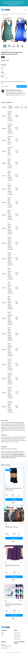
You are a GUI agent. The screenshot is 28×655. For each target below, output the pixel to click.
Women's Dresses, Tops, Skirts (12, 565)
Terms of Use (17, 633)
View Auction (14, 538)
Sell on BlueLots (5, 648)
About (2, 633)
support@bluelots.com (6, 646)
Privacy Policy (17, 638)
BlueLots (5, 10)
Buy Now (14, 499)
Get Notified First (21, 86)
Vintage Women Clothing (11, 527)
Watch (13, 502)
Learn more (22, 95)
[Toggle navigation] (25, 9)
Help (2, 635)
